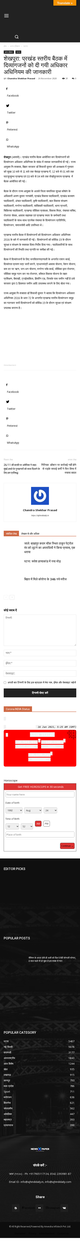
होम (5, 46)
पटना (25, 46)
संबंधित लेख (11, 533)
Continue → (67, 845)
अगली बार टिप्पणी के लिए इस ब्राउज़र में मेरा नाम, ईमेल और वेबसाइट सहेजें (42, 682)
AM (38, 823)
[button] (16, 37)
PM (46, 823)
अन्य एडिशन (15, 46)
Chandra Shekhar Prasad (21, 78)
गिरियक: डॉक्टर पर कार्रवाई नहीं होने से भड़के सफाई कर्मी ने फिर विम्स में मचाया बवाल (58, 468)
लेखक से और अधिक (30, 533)
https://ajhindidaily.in (40, 515)
